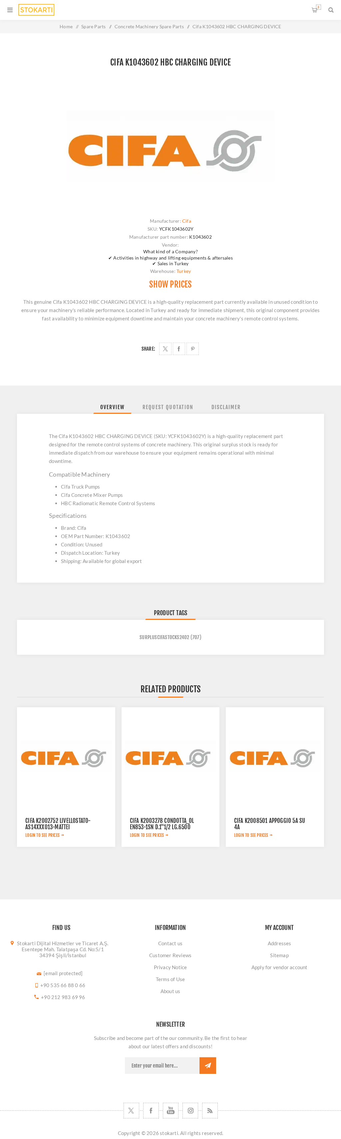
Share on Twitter (165, 349)
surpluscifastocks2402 (164, 637)
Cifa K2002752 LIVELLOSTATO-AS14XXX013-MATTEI (58, 824)
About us (170, 991)
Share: (148, 349)
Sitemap (279, 955)
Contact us (170, 943)
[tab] (112, 407)
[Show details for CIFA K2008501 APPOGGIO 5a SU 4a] (275, 756)
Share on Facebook (179, 349)
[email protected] (63, 973)
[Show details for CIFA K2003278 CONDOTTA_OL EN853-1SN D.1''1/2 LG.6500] (171, 756)
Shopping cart (318, 7)
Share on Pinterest (192, 349)
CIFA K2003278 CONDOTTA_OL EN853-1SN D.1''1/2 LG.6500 (162, 824)
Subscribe (207, 1065)
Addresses (279, 943)
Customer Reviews (170, 955)
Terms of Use (170, 979)
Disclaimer (226, 407)
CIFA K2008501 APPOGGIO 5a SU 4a (269, 824)
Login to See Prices (42, 835)
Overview (112, 407)
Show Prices (170, 284)
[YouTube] (170, 1110)
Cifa (186, 221)
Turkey (183, 271)
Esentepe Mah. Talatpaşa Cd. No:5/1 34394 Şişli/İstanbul (63, 952)
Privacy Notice (170, 967)
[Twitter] (131, 1110)
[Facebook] (151, 1110)
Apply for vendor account (279, 967)
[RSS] (210, 1110)
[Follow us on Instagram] (190, 1110)
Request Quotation (168, 407)
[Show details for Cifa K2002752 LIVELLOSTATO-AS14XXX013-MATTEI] (66, 756)
